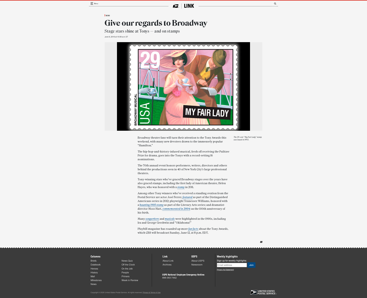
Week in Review (130, 280)
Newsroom (196, 264)
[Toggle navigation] (92, 3)
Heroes (94, 268)
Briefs (93, 260)
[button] (274, 3)
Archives (167, 264)
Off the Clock (128, 264)
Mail (93, 276)
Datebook (95, 264)
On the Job (127, 268)
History (94, 272)
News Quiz (127, 260)
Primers (125, 276)
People (125, 272)
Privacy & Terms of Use (152, 292)
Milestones (96, 280)
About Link (168, 260)
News (108, 15)
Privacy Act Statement (225, 269)
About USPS (197, 260)
